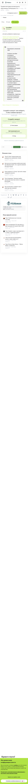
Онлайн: (5, 234)
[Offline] (3, 27)
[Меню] (2, 2)
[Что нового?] (25, 2)
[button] (22, 2)
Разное (11, 186)
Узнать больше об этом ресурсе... (11, 132)
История (8, 21)
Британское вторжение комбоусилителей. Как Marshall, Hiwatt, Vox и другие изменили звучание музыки (15, 192)
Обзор (2, 21)
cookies (16, 765)
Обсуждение (15, 21)
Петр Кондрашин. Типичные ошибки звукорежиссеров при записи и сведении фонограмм (15, 207)
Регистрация (15, 153)
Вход (15, 163)
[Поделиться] (23, 31)
